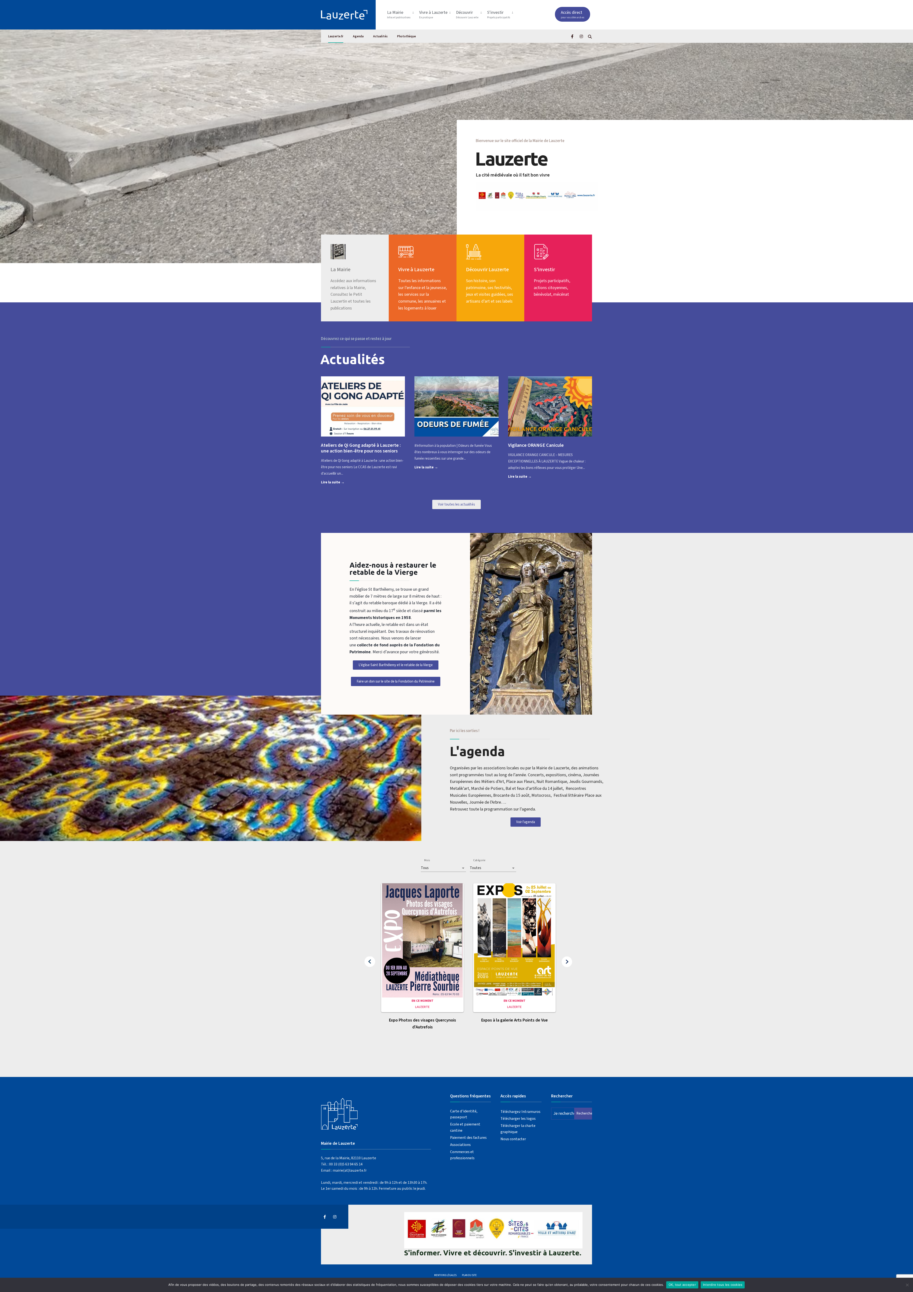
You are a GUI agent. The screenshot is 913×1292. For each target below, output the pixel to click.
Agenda (358, 36)
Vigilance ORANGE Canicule (536, 445)
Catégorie (479, 860)
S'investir (544, 269)
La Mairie (399, 14)
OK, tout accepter (682, 1285)
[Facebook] (572, 36)
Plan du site (469, 1275)
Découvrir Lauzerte (487, 269)
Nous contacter (513, 1139)
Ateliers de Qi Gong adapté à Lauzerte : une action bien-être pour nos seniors (361, 448)
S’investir (498, 14)
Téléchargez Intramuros (520, 1111)
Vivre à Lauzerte (433, 14)
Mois (427, 860)
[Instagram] (581, 36)
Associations (460, 1144)
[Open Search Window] (590, 36)
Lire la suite (340, 482)
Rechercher (584, 1113)
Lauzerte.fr (335, 36)
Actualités (380, 36)
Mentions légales (445, 1275)
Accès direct (572, 14)
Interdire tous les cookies (723, 1285)
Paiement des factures (468, 1137)
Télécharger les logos (518, 1118)
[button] (369, 961)
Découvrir (467, 14)
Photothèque (406, 36)
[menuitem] (401, 13)
